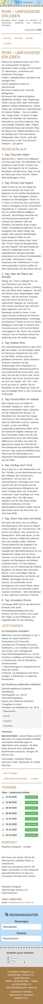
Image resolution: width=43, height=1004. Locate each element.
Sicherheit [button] (7, 721)
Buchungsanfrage (31, 797)
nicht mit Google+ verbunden (8, 962)
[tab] (21, 711)
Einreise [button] (6, 716)
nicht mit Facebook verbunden (8, 957)
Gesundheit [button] (7, 726)
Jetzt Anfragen (10, 773)
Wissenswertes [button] (9, 711)
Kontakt (18, 38)
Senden (29, 38)
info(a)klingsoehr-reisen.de (24, 987)
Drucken (8, 43)
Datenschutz (15, 995)
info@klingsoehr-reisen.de (21, 902)
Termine (7, 38)
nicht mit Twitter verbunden (8, 960)
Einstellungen (24, 962)
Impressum (16, 991)
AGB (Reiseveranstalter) (15, 778)
